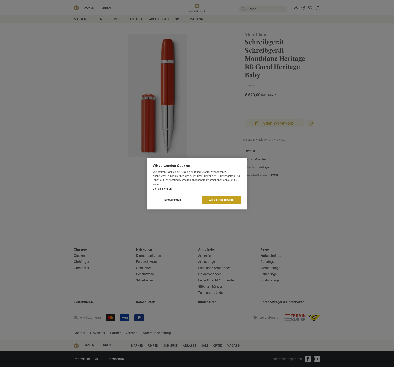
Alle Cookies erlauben (221, 200)
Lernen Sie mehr (162, 188)
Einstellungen (172, 199)
